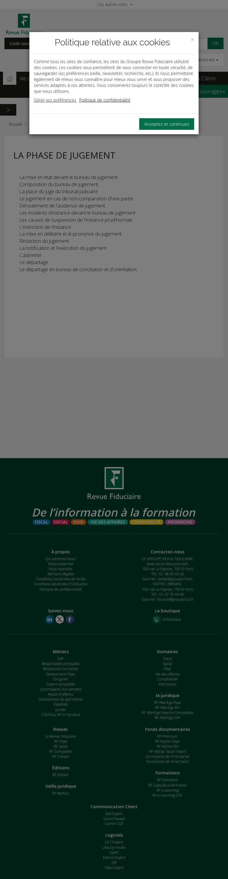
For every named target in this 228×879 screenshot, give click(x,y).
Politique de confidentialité (104, 100)
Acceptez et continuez (166, 124)
